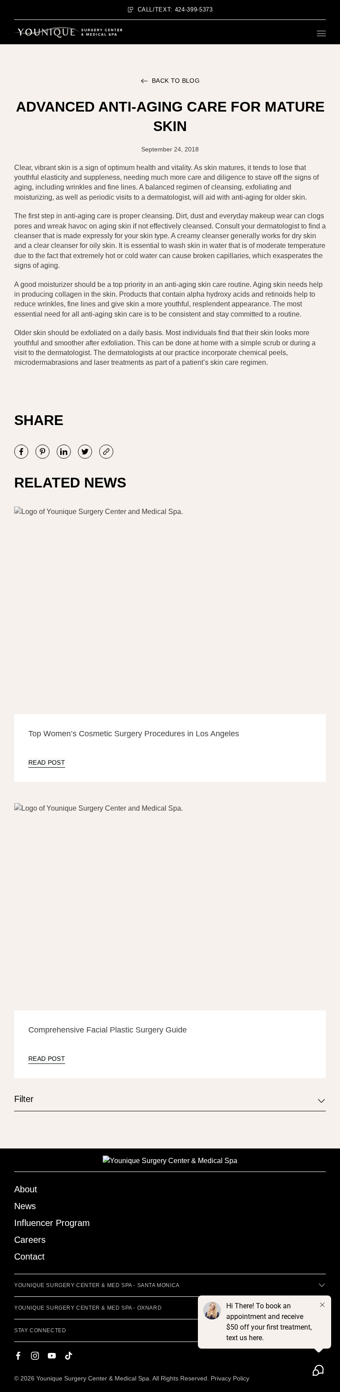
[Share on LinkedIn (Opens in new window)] (64, 452)
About (25, 1189)
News (25, 1206)
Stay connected (40, 1330)
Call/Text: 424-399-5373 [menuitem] (175, 9)
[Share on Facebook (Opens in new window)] (21, 452)
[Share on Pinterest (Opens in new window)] (42, 452)
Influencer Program (52, 1223)
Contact (29, 1256)
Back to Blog (176, 80)
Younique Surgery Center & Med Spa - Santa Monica (97, 1285)
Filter (24, 1099)
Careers (30, 1240)
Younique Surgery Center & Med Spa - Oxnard (88, 1308)
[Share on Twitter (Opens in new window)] (85, 452)
